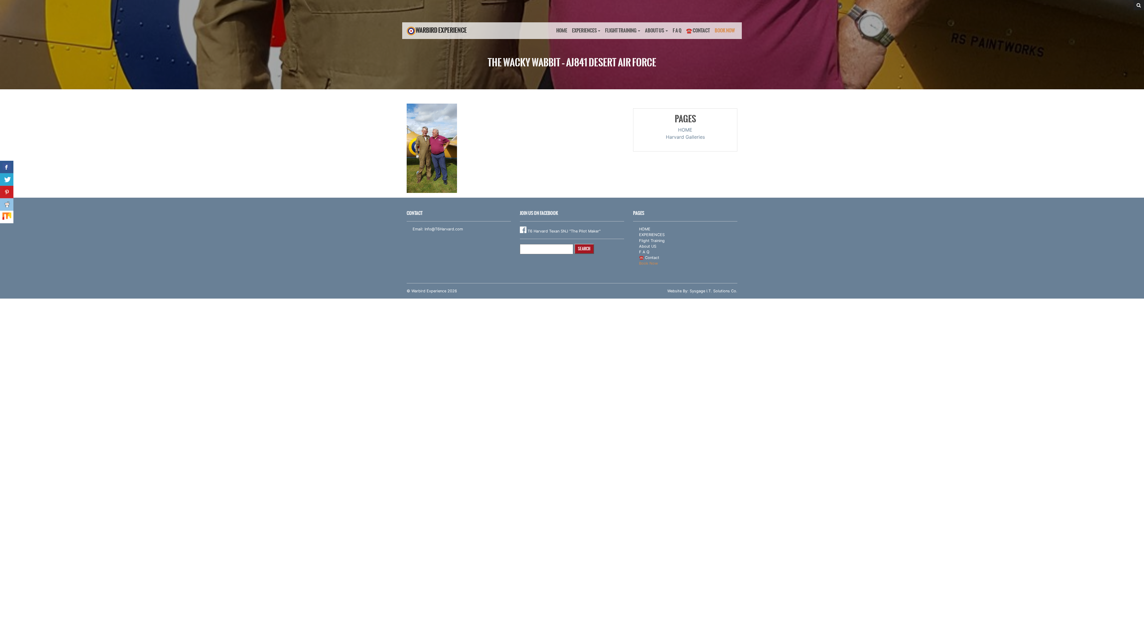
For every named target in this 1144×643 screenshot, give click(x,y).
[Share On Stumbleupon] (6, 217)
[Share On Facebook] (6, 167)
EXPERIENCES (584, 30)
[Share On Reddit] (6, 204)
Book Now (725, 30)
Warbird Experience (441, 30)
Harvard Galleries (685, 137)
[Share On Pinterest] (6, 192)
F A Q (677, 30)
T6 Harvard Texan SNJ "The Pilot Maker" (563, 231)
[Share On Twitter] (6, 179)
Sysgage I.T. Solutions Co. (713, 291)
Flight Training (620, 30)
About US (654, 30)
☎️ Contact (698, 30)
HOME (561, 30)
